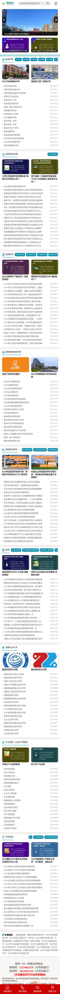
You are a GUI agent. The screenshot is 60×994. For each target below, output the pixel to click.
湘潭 (42, 59)
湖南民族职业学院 (11, 695)
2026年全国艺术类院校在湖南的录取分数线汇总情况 (23, 632)
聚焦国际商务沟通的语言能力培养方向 (19, 915)
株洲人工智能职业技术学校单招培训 (18, 434)
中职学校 (9, 837)
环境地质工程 (9, 776)
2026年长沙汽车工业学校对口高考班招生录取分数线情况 (23, 884)
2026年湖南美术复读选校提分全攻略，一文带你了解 (23, 319)
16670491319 (26, 971)
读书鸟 (31, 938)
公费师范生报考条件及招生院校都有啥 (19, 635)
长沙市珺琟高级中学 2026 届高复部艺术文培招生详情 (22, 534)
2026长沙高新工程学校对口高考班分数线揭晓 (22, 880)
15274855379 (26, 967)
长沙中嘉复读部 (43, 947)
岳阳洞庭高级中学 (11, 103)
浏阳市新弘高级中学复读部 (15, 93)
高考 (7, 550)
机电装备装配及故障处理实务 (15, 894)
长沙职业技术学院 (11, 733)
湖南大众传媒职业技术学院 (15, 685)
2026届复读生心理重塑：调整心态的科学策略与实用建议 (23, 291)
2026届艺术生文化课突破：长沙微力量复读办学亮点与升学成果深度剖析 (23, 322)
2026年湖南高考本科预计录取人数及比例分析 (22, 607)
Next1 (56, 20)
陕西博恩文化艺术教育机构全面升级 (18, 541)
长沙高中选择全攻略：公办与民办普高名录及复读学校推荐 (23, 340)
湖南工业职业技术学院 (13, 681)
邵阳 (50, 59)
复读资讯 (43, 255)
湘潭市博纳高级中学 (36, 935)
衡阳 (27, 59)
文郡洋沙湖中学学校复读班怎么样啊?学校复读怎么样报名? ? (23, 221)
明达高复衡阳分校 (11, 145)
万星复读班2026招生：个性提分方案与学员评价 (23, 329)
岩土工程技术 (9, 772)
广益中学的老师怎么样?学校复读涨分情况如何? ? (23, 214)
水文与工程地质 (10, 793)
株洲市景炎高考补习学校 (14, 420)
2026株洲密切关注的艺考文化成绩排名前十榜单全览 (23, 524)
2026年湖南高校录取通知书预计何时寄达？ (21, 618)
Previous (4, 20)
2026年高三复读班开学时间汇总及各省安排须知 (23, 284)
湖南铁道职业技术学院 (13, 678)
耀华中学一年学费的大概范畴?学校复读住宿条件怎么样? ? (23, 200)
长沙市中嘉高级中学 (39, 944)
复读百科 (9, 254)
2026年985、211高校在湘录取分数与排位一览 (22, 621)
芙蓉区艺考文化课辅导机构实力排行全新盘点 (22, 482)
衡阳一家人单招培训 (12, 437)
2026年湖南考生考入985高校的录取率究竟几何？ (22, 600)
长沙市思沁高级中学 (18, 938)
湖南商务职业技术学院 (13, 726)
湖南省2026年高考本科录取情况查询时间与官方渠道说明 (23, 625)
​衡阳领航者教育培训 (12, 441)
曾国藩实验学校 (10, 110)
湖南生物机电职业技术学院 (15, 706)
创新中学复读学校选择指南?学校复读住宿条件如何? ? (23, 204)
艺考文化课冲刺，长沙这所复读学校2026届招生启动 (23, 520)
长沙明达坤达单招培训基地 (15, 399)
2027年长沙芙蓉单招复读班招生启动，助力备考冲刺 (23, 586)
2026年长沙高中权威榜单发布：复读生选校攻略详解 (23, 343)
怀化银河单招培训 (11, 413)
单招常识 (28, 450)
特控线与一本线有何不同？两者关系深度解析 (22, 604)
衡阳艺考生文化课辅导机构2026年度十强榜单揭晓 (23, 506)
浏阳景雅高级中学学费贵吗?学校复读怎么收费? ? (23, 232)
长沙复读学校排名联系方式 (15, 186)
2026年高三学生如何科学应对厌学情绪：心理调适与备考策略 (23, 287)
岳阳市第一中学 (10, 100)
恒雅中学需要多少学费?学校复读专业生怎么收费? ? (22, 197)
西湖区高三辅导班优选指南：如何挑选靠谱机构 (23, 538)
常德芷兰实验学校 (11, 96)
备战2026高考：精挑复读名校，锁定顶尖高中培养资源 (23, 333)
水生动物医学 (9, 825)
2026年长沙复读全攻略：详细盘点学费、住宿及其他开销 (23, 326)
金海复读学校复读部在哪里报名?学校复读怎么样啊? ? (23, 225)
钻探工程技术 (9, 790)
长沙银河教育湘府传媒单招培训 (16, 402)
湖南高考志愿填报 (31, 550)
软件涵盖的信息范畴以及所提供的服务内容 (21, 908)
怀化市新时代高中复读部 (14, 138)
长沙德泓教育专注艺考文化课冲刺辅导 (19, 510)
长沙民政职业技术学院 (13, 709)
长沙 (19, 59)
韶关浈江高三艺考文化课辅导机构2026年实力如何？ (23, 527)
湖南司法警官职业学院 (13, 716)
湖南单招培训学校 (13, 352)
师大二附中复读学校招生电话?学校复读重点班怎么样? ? (23, 207)
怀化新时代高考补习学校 (14, 409)
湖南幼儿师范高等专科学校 (15, 692)
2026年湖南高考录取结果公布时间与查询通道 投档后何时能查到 (23, 593)
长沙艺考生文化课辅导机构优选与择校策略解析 (23, 489)
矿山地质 (7, 786)
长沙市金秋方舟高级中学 (18, 953)
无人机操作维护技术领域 (14, 901)
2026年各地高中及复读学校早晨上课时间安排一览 (23, 301)
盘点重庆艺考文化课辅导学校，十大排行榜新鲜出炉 (23, 499)
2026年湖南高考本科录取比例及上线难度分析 (22, 611)
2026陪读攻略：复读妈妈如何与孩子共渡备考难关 (23, 312)
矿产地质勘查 (9, 814)
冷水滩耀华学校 (10, 117)
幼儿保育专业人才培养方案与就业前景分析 (21, 912)
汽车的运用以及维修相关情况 (15, 919)
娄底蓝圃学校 (9, 131)
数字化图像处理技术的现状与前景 (17, 905)
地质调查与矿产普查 (12, 818)
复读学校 (9, 59)
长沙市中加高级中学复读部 (17, 944)
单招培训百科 (11, 449)
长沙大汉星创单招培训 (13, 406)
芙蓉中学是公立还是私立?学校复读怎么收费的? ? (23, 228)
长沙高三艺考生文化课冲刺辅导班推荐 (19, 517)
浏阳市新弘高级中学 (12, 89)
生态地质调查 (9, 797)
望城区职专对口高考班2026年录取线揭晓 (20, 877)
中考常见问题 (52, 837)
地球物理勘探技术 (11, 783)
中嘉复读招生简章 (31, 950)
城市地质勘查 (9, 769)
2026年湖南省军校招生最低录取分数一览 (20, 628)
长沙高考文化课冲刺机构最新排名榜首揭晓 (21, 513)
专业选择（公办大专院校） (17, 742)
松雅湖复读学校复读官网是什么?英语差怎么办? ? (23, 242)
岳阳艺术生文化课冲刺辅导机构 (16, 492)
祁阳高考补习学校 (11, 114)
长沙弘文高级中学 (11, 392)
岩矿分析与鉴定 (10, 811)
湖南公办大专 (11, 647)
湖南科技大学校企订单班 (14, 674)
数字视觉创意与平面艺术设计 (15, 922)
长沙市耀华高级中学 (44, 938)
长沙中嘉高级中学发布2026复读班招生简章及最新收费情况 (23, 579)
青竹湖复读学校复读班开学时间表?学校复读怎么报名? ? (23, 239)
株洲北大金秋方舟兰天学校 (15, 430)
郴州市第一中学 (10, 124)
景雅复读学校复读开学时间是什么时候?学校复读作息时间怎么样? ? (23, 193)
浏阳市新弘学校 (10, 86)
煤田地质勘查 (9, 804)
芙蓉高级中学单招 (21, 941)
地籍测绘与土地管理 (12, 800)
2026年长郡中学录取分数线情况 (17, 873)
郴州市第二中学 (10, 121)
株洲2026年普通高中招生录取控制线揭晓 (20, 891)
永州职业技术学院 (11, 702)
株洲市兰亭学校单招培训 (14, 423)
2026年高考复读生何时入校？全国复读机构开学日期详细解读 (23, 294)
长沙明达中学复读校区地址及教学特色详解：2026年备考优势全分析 (22, 336)
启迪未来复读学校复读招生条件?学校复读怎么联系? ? (23, 235)
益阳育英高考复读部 (12, 135)
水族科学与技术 (10, 828)
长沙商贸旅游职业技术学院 (15, 713)
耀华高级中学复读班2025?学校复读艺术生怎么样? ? (22, 246)
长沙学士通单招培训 (12, 381)
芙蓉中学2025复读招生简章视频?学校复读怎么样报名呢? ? (22, 218)
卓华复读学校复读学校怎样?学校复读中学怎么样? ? (22, 211)
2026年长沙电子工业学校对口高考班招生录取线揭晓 (23, 887)
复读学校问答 (12, 154)
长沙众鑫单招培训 (11, 385)
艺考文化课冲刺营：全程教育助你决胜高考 (21, 485)
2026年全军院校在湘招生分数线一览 (18, 614)
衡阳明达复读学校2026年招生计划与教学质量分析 (23, 583)
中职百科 (39, 837)
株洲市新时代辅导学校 (13, 427)
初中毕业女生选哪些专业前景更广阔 (18, 926)
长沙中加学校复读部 (26, 947)
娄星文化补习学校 (11, 128)
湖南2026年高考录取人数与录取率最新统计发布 (23, 639)
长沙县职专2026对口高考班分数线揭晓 (19, 870)
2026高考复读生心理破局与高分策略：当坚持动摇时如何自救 (23, 305)
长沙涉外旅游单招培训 (13, 388)
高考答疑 (17, 550)
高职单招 (53, 450)
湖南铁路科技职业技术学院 (15, 699)
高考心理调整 (48, 550)
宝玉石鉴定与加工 (11, 807)
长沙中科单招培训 (11, 395)
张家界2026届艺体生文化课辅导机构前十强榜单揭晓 (23, 496)
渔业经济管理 (9, 821)
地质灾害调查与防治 (12, 779)
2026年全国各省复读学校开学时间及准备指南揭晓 (23, 298)
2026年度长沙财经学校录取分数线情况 (19, 866)
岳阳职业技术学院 (11, 730)
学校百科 (53, 154)
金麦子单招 (35, 941)
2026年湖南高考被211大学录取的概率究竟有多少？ (23, 597)
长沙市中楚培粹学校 (12, 142)
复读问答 (54, 255)
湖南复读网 (21, 935)
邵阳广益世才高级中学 (13, 107)
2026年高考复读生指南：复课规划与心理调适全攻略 (23, 308)
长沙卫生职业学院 (11, 719)
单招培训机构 (41, 450)
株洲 (35, 59)
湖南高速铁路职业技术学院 (15, 688)
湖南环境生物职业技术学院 (15, 723)
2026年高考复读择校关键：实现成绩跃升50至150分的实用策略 (22, 315)
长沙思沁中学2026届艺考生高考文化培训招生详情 (23, 531)
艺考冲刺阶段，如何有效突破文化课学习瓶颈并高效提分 (23, 503)
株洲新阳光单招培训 (12, 416)
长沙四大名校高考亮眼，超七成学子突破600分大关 (22, 590)
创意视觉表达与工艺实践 (14, 898)
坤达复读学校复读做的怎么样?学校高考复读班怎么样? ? (23, 190)
